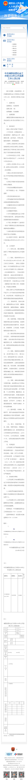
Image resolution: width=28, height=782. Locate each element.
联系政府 (17, 769)
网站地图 (21, 769)
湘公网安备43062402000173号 (14, 763)
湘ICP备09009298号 (21, 767)
